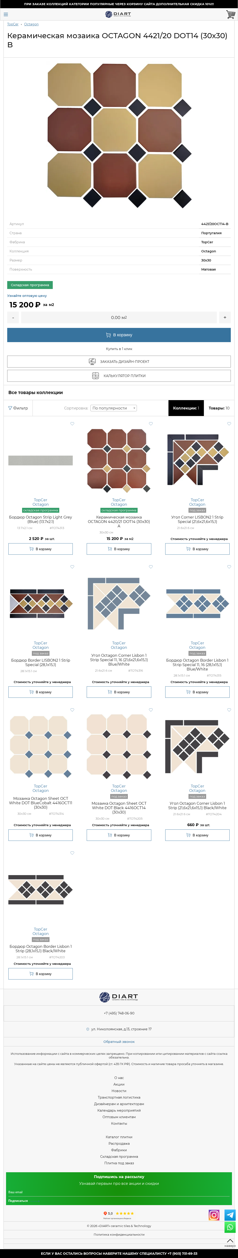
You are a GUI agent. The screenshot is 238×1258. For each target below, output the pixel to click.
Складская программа (119, 1157)
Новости (119, 1091)
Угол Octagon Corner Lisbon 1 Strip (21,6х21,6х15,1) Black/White (197, 805)
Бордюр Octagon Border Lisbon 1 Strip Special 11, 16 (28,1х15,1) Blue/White (197, 664)
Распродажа (119, 1143)
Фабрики (119, 1150)
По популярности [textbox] (110, 408)
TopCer (13, 24)
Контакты (119, 1123)
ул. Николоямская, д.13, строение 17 (121, 1029)
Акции (119, 1084)
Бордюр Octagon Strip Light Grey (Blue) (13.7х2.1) (40, 519)
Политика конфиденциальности (119, 1234)
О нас (119, 1078)
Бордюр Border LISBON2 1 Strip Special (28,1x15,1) (40, 662)
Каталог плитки (119, 1137)
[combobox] (113, 408)
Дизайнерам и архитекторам (119, 1104)
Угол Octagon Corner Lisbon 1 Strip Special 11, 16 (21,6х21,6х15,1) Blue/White (119, 660)
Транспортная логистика (119, 1097)
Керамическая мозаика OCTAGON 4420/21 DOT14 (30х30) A (119, 521)
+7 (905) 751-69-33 (182, 1253)
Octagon (31, 24)
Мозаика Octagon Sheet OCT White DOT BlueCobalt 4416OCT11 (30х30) (40, 803)
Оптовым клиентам (119, 1117)
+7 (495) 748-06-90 (119, 1013)
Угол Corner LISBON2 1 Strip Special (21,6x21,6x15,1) (197, 519)
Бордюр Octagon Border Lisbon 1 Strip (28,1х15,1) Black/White (41, 948)
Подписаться (18, 1201)
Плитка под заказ (119, 1163)
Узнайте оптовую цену (27, 296)
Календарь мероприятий (119, 1110)
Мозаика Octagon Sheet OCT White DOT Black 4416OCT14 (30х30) (119, 808)
